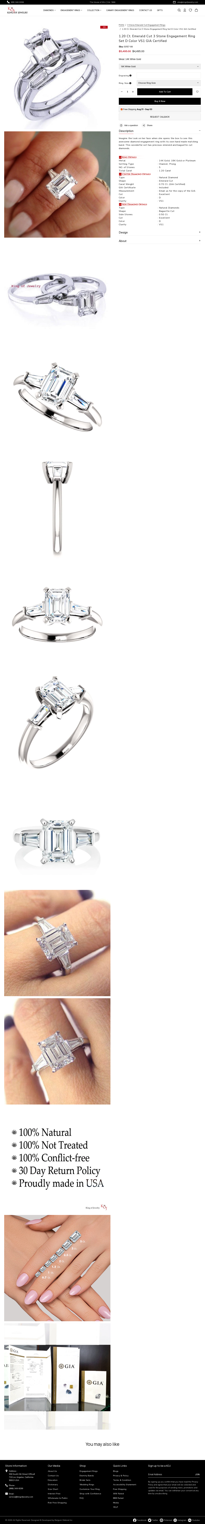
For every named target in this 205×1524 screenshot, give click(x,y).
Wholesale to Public (58, 1498)
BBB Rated (118, 1498)
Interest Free (54, 1493)
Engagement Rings (89, 1471)
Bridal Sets (85, 1480)
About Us (52, 1471)
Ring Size (124, 83)
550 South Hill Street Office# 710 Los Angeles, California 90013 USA (22, 1477)
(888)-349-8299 (16, 1488)
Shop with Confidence (90, 1493)
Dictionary (53, 1484)
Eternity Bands (87, 1475)
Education (52, 1480)
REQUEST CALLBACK (160, 117)
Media (116, 1502)
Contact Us (53, 1475)
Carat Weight (126, 184)
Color (122, 197)
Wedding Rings (87, 1484)
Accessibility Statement (124, 1484)
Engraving (124, 75)
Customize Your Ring (90, 1489)
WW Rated (118, 1493)
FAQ (82, 1498)
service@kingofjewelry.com (21, 1497)
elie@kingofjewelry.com (187, 2)
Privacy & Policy (121, 1475)
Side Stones (126, 214)
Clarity (122, 200)
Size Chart (53, 1489)
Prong (172, 164)
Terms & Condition (122, 1480)
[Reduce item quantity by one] (122, 91)
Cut (121, 194)
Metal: (130, 59)
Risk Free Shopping (57, 1502)
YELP (115, 1507)
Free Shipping (119, 1489)
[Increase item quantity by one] (133, 91)
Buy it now (160, 101)
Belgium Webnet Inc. (64, 1520)
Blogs (116, 1471)
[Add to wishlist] (197, 91)
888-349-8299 (17, 2)
